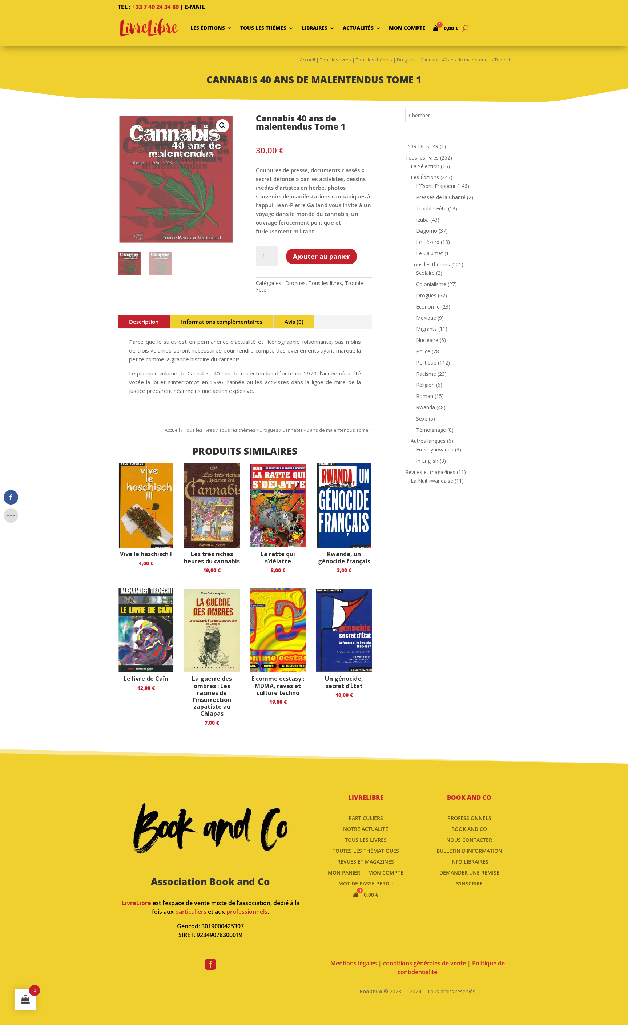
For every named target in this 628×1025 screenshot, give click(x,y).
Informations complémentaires (221, 321)
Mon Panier (344, 872)
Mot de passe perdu (365, 883)
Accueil (307, 59)
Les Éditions (207, 27)
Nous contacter (469, 839)
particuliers (190, 912)
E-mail (195, 7)
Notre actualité (365, 828)
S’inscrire (469, 883)
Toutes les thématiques (366, 850)
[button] (222, 125)
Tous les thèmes (263, 27)
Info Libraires (469, 861)
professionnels (246, 912)
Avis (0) (294, 321)
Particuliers (366, 818)
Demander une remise (469, 872)
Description (144, 321)
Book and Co (469, 828)
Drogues (406, 59)
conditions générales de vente (424, 963)
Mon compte (407, 27)
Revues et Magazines (365, 861)
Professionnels (469, 818)
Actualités (358, 27)
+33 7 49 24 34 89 (155, 7)
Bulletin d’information (469, 850)
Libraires (314, 27)
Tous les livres (335, 59)
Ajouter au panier (321, 256)
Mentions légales (353, 963)
